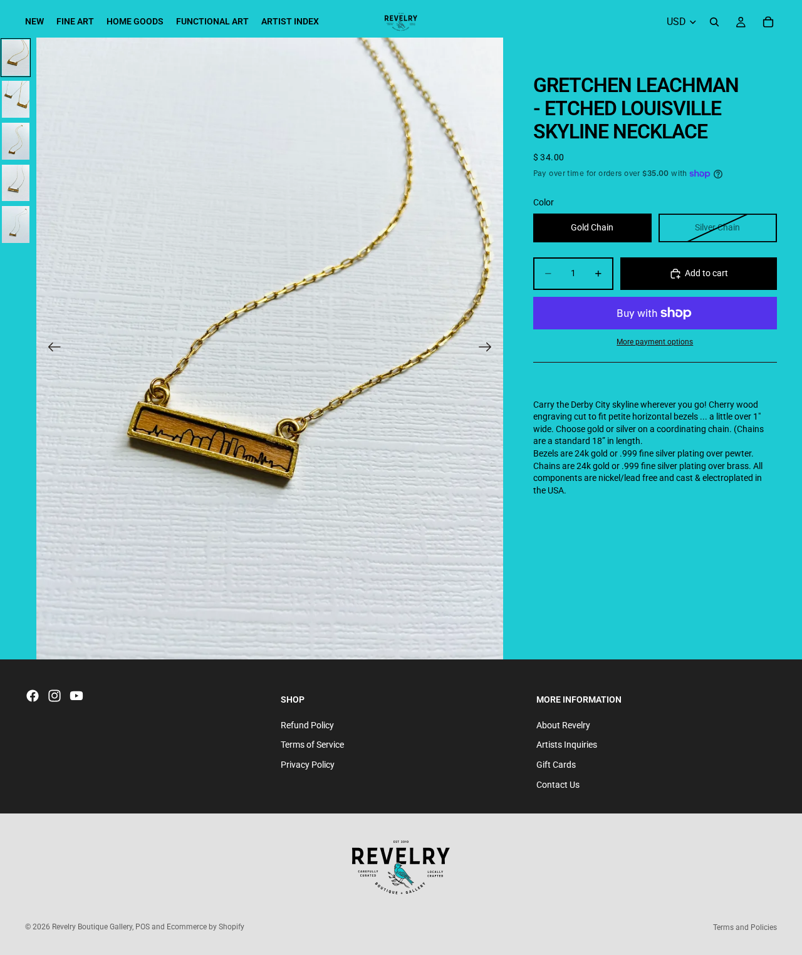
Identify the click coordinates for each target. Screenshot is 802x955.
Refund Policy (307, 725)
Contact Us (558, 785)
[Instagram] (54, 695)
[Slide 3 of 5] (15, 141)
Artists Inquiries (566, 745)
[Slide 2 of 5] (15, 99)
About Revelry (563, 725)
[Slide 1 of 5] (15, 57)
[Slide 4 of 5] (15, 183)
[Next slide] (489, 349)
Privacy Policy (308, 765)
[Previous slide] (50, 349)
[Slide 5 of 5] (15, 224)
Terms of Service (312, 745)
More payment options (655, 342)
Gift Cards (556, 765)
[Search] (714, 22)
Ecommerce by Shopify (205, 926)
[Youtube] (76, 695)
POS (142, 926)
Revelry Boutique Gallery (92, 926)
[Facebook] (32, 695)
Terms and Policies (745, 927)
